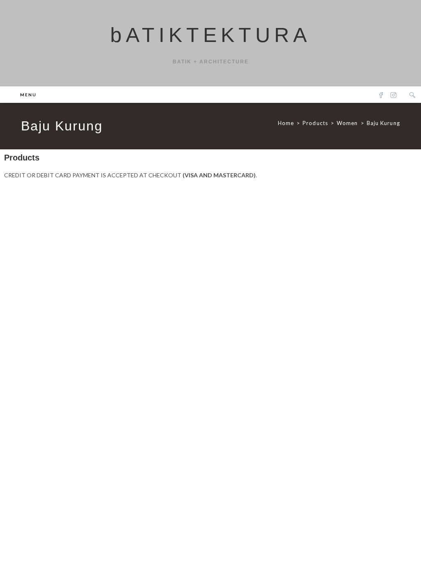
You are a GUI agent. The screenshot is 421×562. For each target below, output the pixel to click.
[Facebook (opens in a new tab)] (381, 95)
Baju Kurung (383, 123)
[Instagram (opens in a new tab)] (393, 95)
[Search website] (412, 95)
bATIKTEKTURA (210, 34)
